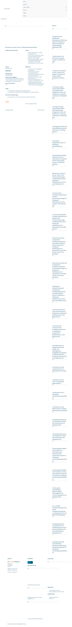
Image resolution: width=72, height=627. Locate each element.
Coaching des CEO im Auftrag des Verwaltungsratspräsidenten (59, 395)
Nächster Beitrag (41, 110)
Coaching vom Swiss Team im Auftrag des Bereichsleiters (58, 381)
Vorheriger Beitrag (8, 110)
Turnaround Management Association (35, 618)
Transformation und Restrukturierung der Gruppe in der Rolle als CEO (58, 58)
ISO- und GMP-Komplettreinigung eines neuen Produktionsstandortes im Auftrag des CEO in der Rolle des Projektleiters (59, 510)
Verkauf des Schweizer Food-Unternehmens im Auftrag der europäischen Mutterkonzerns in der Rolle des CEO (59, 313)
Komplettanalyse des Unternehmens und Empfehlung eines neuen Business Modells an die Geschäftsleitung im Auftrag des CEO (59, 528)
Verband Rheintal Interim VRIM (34, 584)
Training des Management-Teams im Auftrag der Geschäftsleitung (59, 143)
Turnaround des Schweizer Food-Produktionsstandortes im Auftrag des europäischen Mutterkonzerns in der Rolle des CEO (58, 331)
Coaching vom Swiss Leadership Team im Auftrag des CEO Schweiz (59, 369)
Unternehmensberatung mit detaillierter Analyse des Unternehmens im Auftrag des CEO (59, 422)
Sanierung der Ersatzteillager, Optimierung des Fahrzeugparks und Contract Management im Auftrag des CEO (59, 492)
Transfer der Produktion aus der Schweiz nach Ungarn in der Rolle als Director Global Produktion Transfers (59, 74)
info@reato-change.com (12, 570)
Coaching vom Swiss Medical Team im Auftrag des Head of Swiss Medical (59, 408)
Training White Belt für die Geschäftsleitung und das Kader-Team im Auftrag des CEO (59, 129)
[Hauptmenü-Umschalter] (69, 19)
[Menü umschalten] (65, 7)
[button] (45, 7)
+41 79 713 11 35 (14, 568)
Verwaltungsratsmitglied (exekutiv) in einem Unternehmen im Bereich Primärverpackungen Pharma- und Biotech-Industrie (59, 159)
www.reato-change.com (12, 572)
